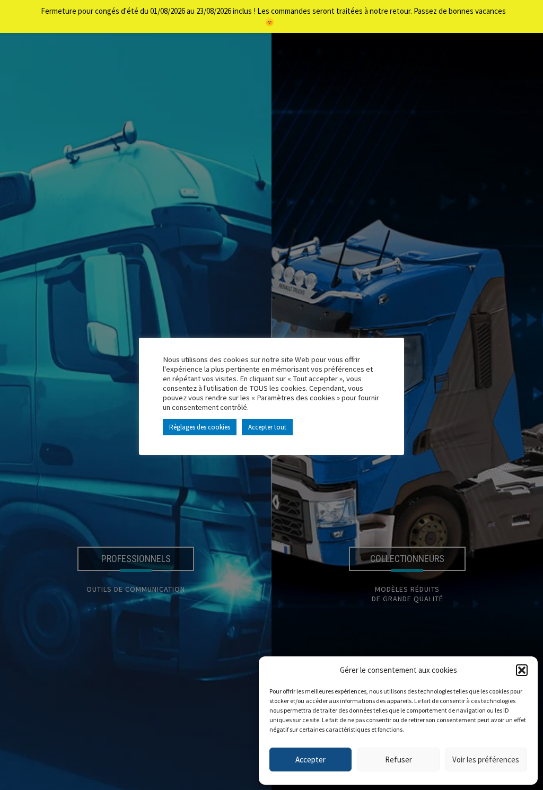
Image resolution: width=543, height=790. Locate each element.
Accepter (310, 759)
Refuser (398, 759)
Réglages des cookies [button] (199, 427)
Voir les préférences (485, 759)
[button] (521, 670)
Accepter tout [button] (267, 427)
